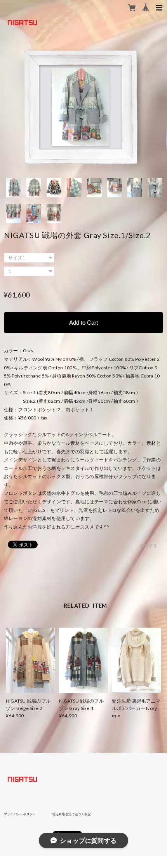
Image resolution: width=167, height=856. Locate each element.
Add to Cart (83, 322)
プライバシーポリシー (20, 814)
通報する (148, 545)
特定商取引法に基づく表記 (71, 814)
